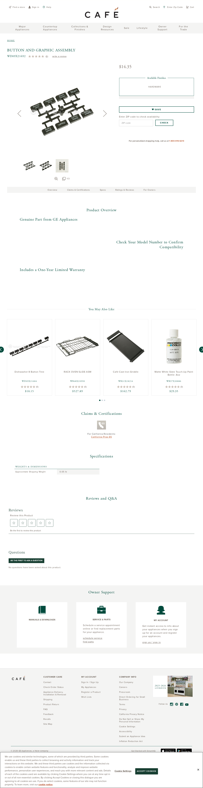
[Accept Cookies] (198, 769)
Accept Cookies (146, 771)
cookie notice (45, 784)
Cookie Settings (123, 771)
